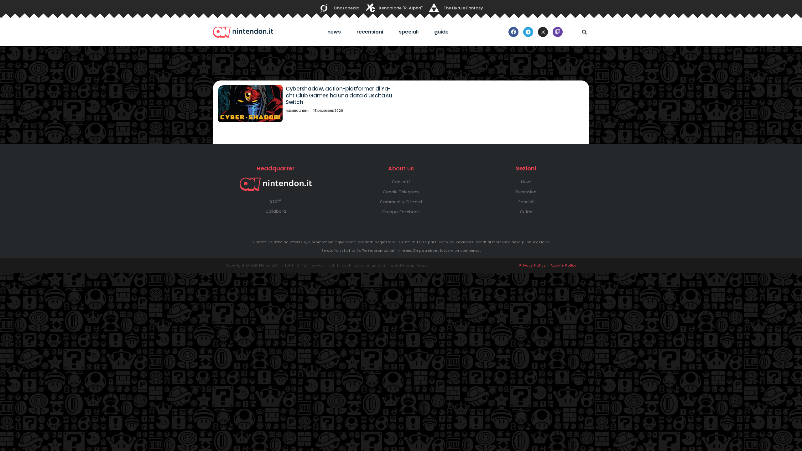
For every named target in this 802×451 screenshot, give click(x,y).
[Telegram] (528, 32)
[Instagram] (543, 32)
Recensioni (370, 31)
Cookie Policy (563, 265)
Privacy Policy (532, 265)
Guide (441, 31)
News (334, 31)
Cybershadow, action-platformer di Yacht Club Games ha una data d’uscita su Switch (339, 95)
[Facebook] (513, 32)
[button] (584, 32)
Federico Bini (297, 110)
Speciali (409, 31)
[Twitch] (558, 32)
